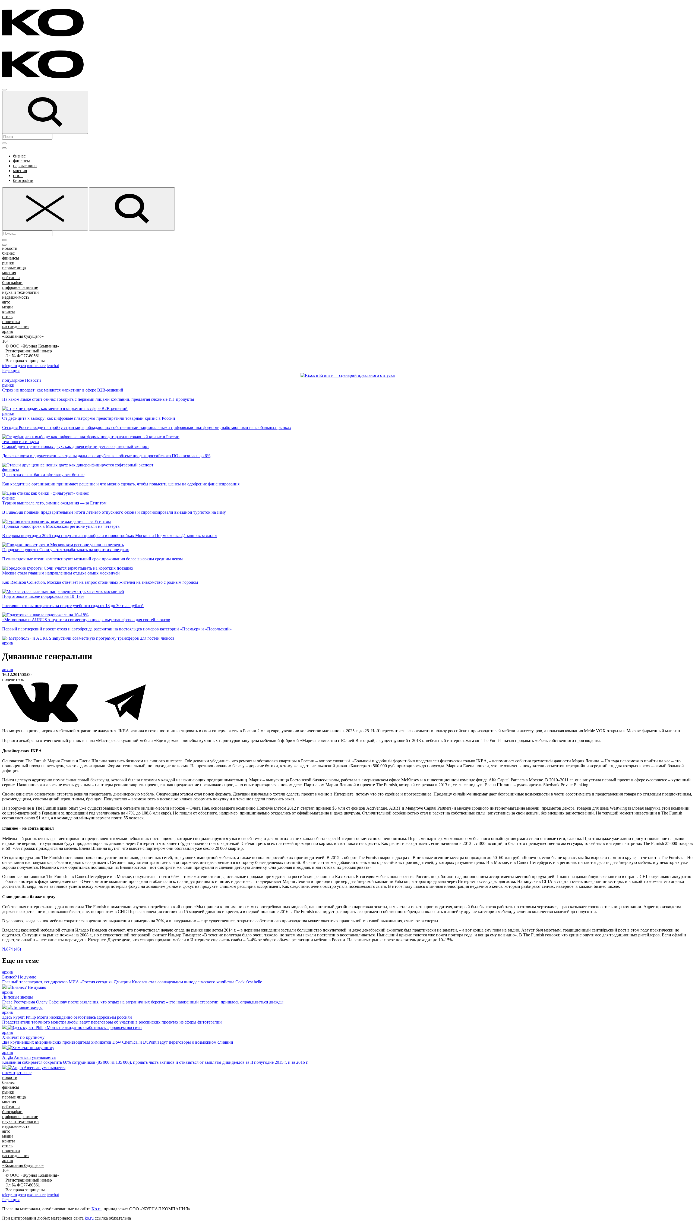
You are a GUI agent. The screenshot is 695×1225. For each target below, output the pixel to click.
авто (6, 302)
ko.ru (89, 1218)
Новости (33, 380)
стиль (18, 175)
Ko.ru (96, 1209)
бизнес (19, 156)
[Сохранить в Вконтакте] (43, 721)
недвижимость (15, 297)
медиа (7, 307)
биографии (23, 180)
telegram (9, 365)
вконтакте (36, 365)
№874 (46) (11, 949)
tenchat (53, 365)
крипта (8, 312)
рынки (8, 263)
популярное (13, 380)
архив (7, 331)
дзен (22, 365)
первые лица (25, 165)
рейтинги (11, 277)
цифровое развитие (20, 287)
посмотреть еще (16, 1072)
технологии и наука (20, 441)
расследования (15, 326)
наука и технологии (20, 292)
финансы (21, 161)
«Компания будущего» (23, 336)
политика (11, 321)
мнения (20, 170)
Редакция (11, 370)
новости (9, 248)
